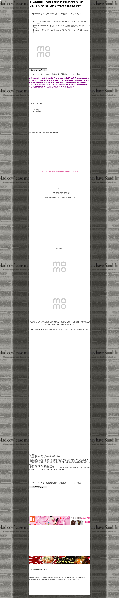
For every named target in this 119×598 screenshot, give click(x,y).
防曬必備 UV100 (59, 248)
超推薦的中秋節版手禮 (38, 569)
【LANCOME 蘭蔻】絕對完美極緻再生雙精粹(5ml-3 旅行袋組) (55, 74)
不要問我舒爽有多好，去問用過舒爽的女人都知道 (44, 132)
